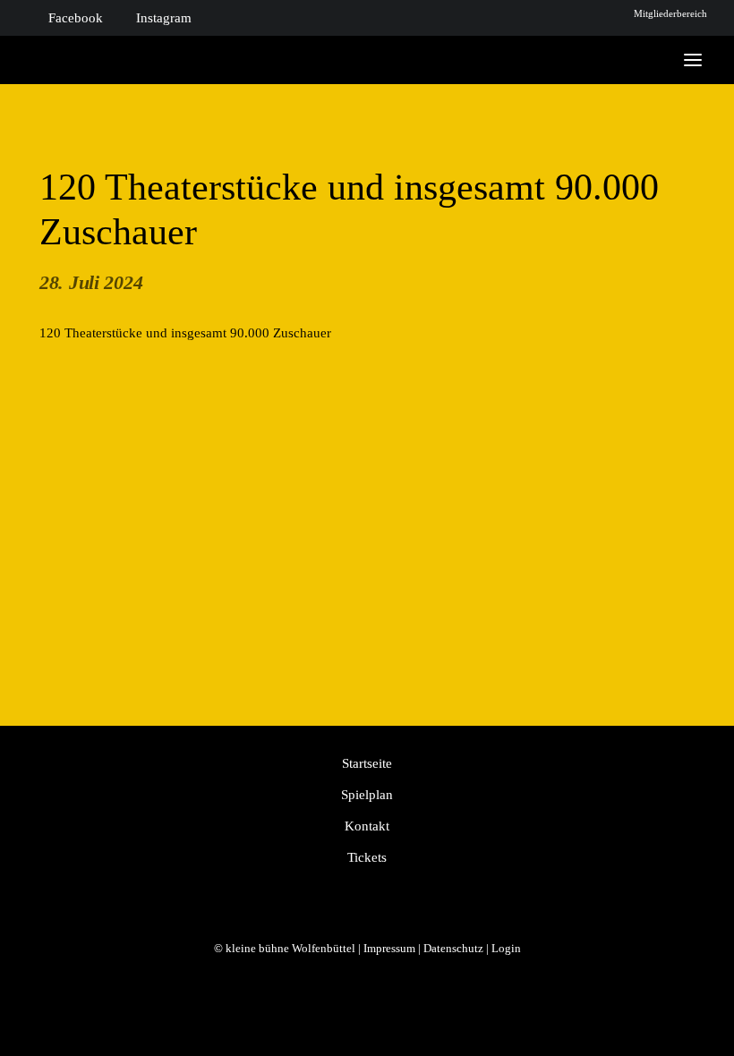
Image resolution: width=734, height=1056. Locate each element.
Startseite (367, 763)
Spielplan (367, 795)
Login (506, 948)
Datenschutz (453, 948)
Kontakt (367, 826)
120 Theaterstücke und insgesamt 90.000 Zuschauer (185, 333)
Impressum (389, 948)
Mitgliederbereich (670, 13)
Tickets (367, 857)
